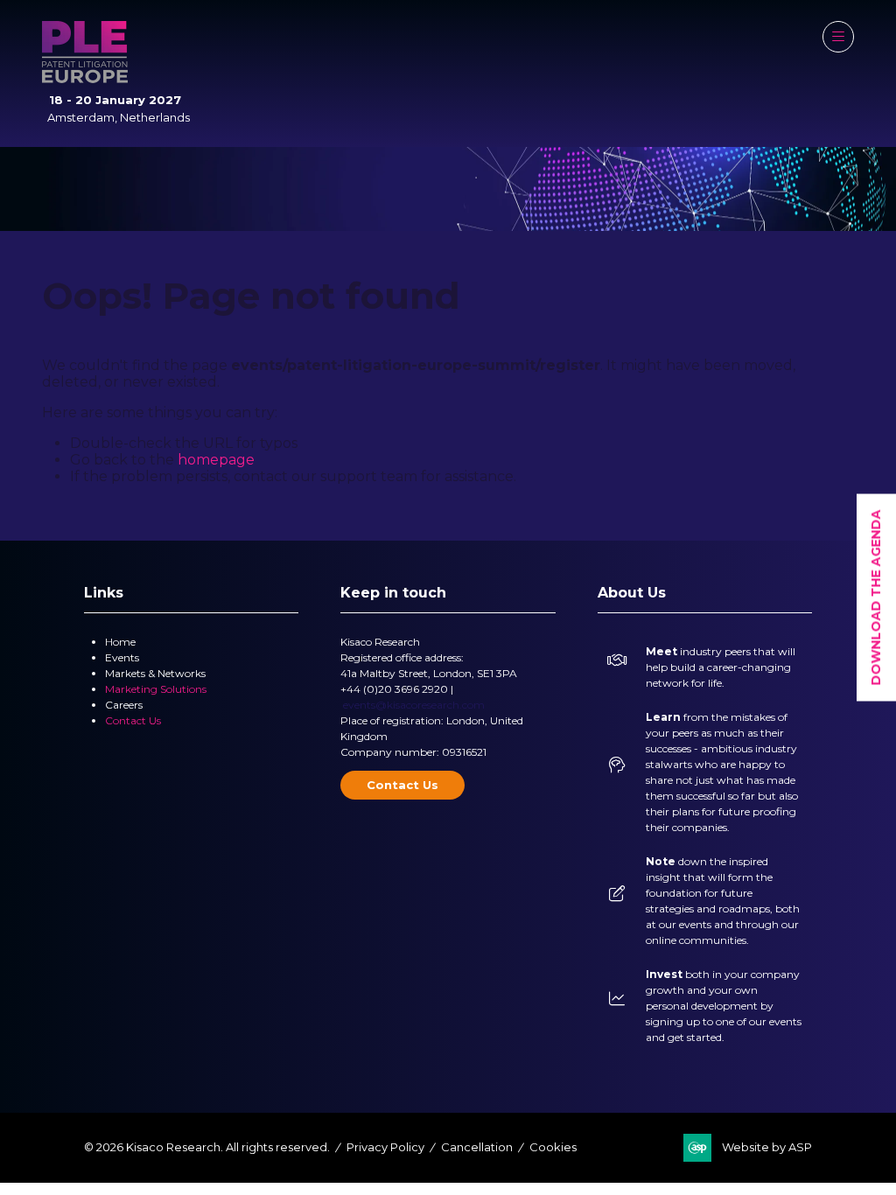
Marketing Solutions (155, 688)
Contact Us (133, 720)
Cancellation (477, 1147)
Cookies (553, 1147)
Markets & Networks (155, 673)
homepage (216, 459)
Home (120, 641)
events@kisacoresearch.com (414, 704)
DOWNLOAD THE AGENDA (876, 598)
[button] (838, 36)
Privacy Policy (385, 1147)
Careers (124, 704)
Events (122, 657)
